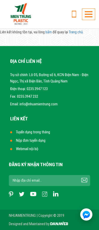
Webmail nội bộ (27, 149)
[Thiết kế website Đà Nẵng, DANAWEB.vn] (59, 224)
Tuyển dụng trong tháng (33, 132)
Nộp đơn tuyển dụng (30, 140)
